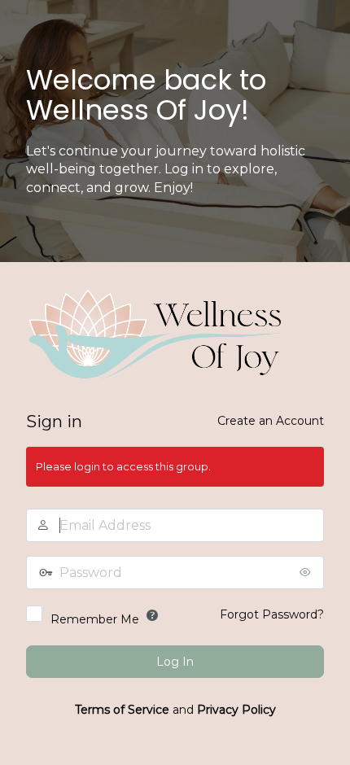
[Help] (152, 615)
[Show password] (307, 572)
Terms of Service (122, 709)
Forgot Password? (272, 614)
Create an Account (270, 420)
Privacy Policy (236, 709)
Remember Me (94, 619)
